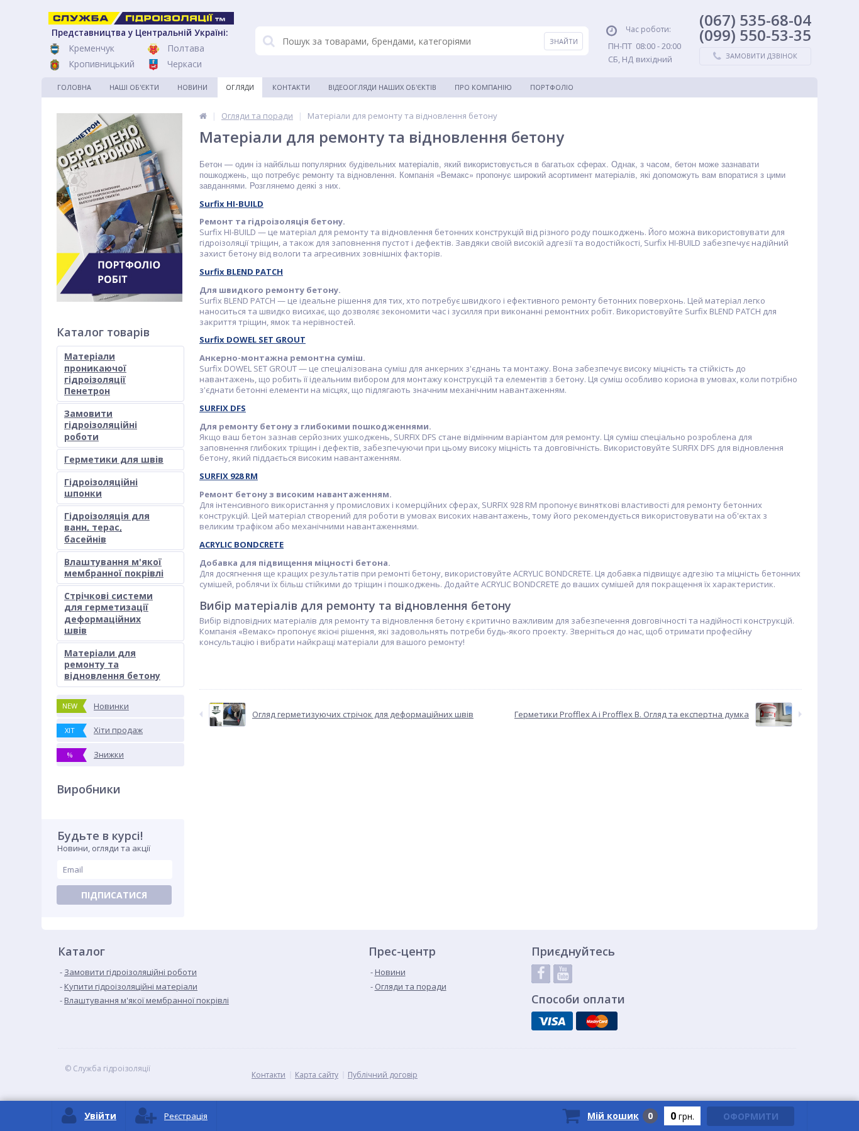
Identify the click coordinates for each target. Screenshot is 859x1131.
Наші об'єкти (134, 87)
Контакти (291, 87)
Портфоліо (552, 87)
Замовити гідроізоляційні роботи (100, 424)
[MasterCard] (597, 1021)
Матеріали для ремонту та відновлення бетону (112, 664)
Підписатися (114, 895)
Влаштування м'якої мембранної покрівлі (113, 567)
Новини (192, 87)
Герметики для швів (113, 459)
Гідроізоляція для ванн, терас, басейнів (107, 527)
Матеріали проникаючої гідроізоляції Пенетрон (95, 373)
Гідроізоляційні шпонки (101, 487)
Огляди (240, 87)
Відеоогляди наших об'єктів (382, 87)
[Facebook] (540, 973)
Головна (74, 87)
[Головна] (203, 115)
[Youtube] (562, 973)
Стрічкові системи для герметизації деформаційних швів (108, 613)
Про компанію (483, 87)
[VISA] (552, 1021)
